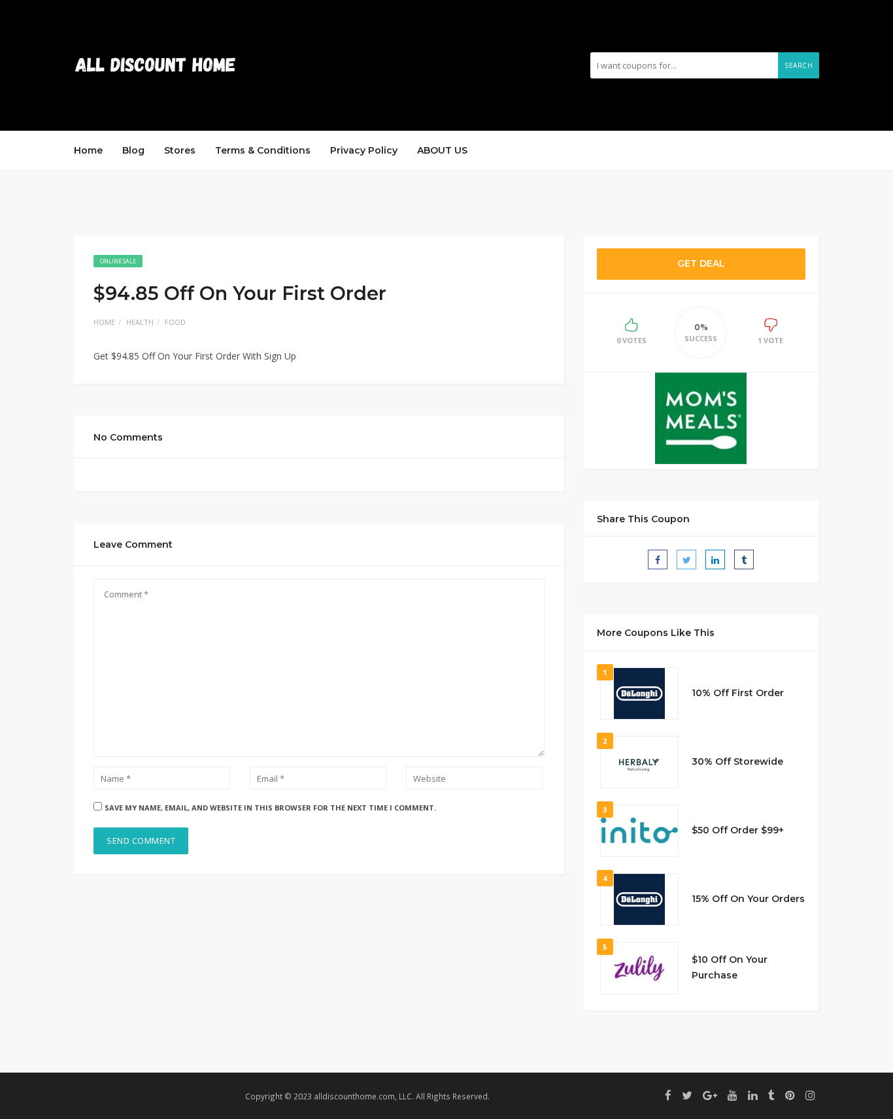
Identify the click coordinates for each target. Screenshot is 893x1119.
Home (88, 150)
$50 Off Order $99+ (738, 830)
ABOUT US (442, 150)
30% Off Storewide (737, 761)
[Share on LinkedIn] (715, 559)
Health (140, 322)
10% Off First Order (738, 693)
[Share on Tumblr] (744, 559)
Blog (133, 150)
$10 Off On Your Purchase (729, 967)
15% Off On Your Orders (748, 899)
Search (798, 65)
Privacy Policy (363, 150)
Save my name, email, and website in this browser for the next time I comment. (270, 807)
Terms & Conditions (263, 150)
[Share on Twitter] (686, 559)
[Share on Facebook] (657, 559)
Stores (179, 150)
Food (175, 322)
